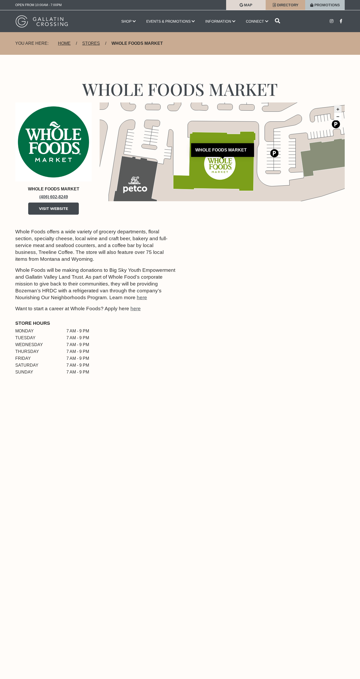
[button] (338, 109)
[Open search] (277, 21)
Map (247, 5)
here (142, 297)
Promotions (326, 5)
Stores (91, 43)
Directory (287, 5)
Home (64, 43)
